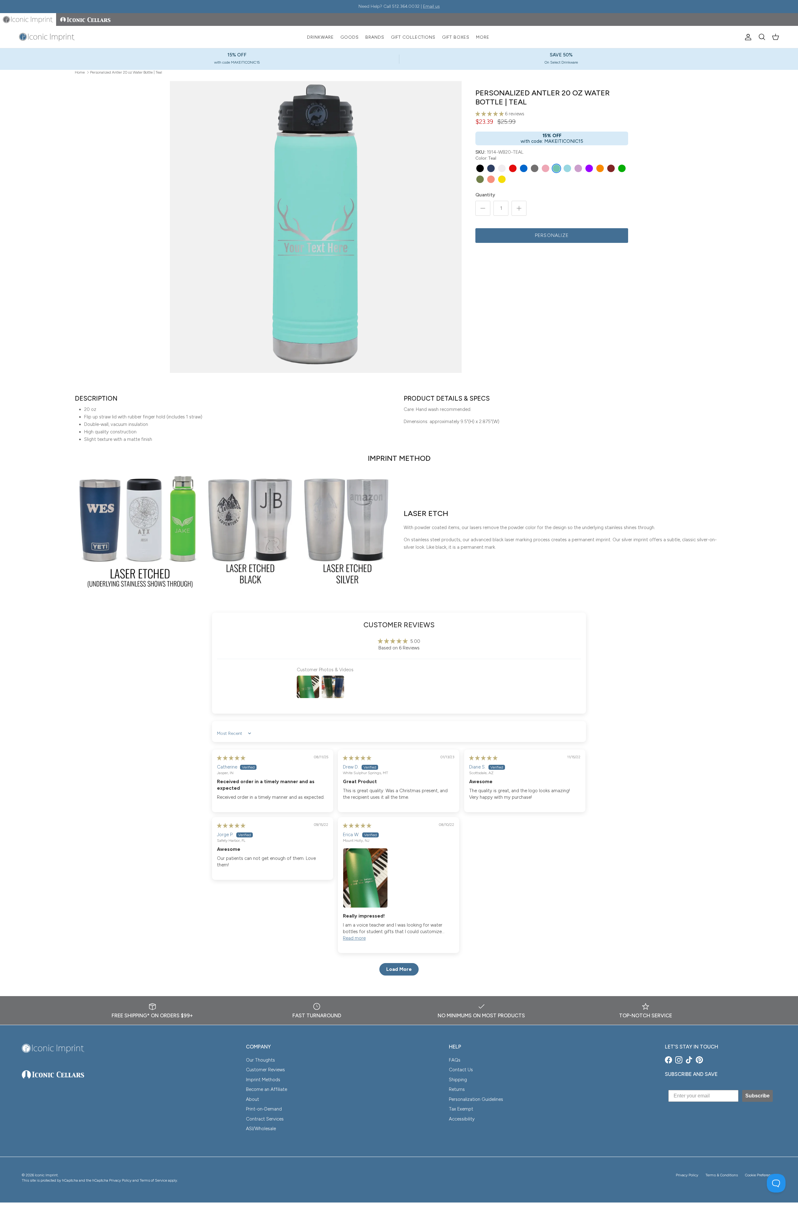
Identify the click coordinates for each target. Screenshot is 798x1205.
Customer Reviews (265, 1069)
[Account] (747, 37)
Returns (457, 1089)
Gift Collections (413, 37)
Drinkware (320, 37)
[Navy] (491, 168)
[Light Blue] (567, 168)
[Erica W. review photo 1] (398, 878)
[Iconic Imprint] (47, 37)
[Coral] (491, 179)
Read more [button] (354, 938)
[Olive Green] (480, 179)
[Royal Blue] (523, 168)
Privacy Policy (687, 1175)
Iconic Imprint (46, 1175)
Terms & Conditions (721, 1175)
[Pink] (545, 168)
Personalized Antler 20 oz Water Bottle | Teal (126, 72)
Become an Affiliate (266, 1089)
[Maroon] (611, 168)
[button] (490, 114)
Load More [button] (399, 969)
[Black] (480, 168)
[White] (502, 168)
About (252, 1099)
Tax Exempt (461, 1109)
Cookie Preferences (760, 1175)
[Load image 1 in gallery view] (316, 227)
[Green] (622, 168)
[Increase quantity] (519, 208)
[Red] (512, 168)
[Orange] (600, 168)
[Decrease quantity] (482, 208)
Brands (374, 37)
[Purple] (589, 168)
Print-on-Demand (264, 1109)
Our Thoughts (260, 1060)
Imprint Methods (263, 1079)
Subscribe (757, 1095)
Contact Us (461, 1069)
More (482, 37)
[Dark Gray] (534, 168)
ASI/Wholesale (261, 1128)
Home (80, 72)
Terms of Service (153, 1180)
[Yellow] (502, 179)
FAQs (454, 1060)
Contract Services (265, 1119)
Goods (349, 37)
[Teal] (556, 168)
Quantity (485, 195)
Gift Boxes (455, 37)
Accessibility (462, 1119)
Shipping (458, 1079)
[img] (231, 758)
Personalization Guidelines (476, 1099)
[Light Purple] (578, 168)
